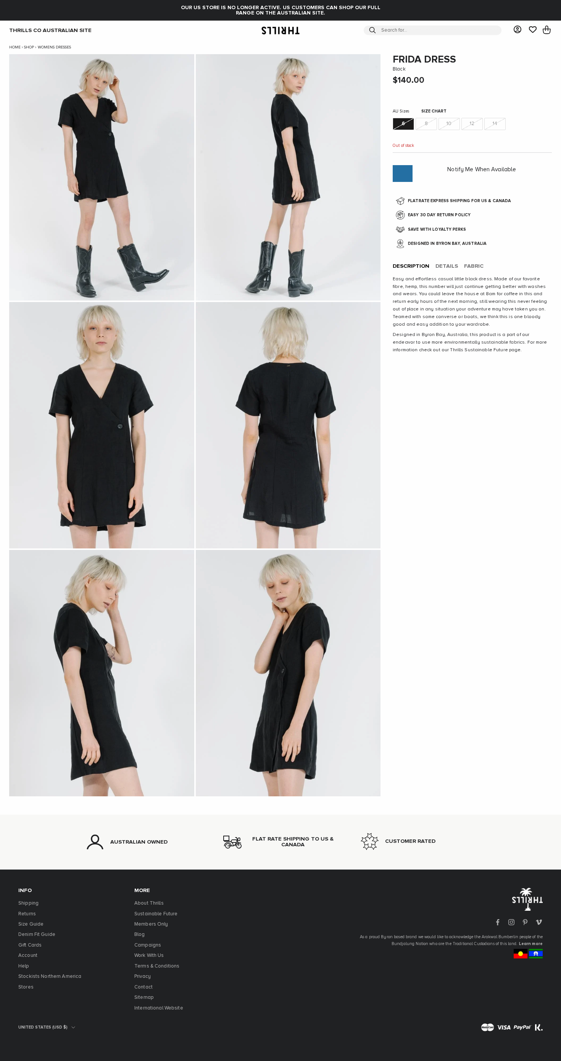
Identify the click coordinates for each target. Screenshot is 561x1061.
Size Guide (31, 924)
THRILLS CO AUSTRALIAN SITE (50, 30)
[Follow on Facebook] (497, 922)
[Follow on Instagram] (511, 922)
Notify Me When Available (481, 169)
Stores (26, 987)
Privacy (142, 976)
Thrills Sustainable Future (479, 350)
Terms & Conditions (156, 966)
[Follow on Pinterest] (525, 922)
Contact (143, 987)
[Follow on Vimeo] (539, 922)
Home (15, 47)
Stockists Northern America (49, 976)
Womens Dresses (54, 47)
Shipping (28, 903)
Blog (139, 934)
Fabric (474, 266)
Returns (27, 913)
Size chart (434, 111)
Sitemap (144, 997)
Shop (29, 47)
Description (411, 266)
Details (446, 266)
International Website (158, 1008)
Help (23, 966)
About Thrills (149, 903)
